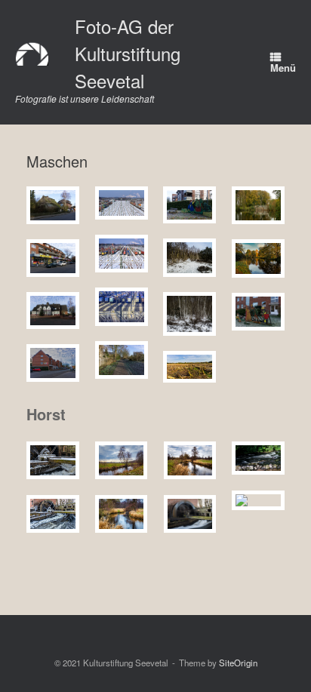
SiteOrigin (238, 663)
